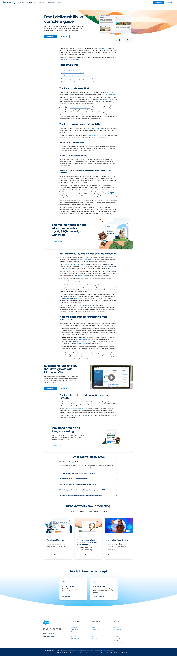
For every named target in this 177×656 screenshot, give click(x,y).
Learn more (64, 36)
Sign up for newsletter (98, 596)
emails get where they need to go (69, 59)
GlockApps (78, 259)
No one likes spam (90, 135)
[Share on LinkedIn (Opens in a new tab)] (119, 40)
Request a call (66, 596)
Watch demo (50, 36)
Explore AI (64, 388)
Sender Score (88, 259)
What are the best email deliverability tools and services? (77, 82)
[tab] (72, 511)
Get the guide (81, 555)
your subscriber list (84, 305)
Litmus (67, 264)
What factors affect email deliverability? (72, 73)
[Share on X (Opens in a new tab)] (123, 40)
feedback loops (82, 275)
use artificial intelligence (80, 343)
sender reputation (103, 99)
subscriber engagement (108, 94)
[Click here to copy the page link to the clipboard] (131, 40)
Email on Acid (78, 264)
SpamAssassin (108, 266)
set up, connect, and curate (94, 128)
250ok (98, 259)
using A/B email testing (82, 339)
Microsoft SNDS (78, 298)
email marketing (102, 48)
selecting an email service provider (73, 408)
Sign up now (57, 445)
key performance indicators (73, 288)
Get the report (58, 241)
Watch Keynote (112, 555)
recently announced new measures (80, 108)
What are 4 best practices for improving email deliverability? (78, 79)
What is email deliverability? (69, 70)
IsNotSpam (62, 268)
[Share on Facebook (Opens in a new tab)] (127, 40)
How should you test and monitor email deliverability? (76, 76)
